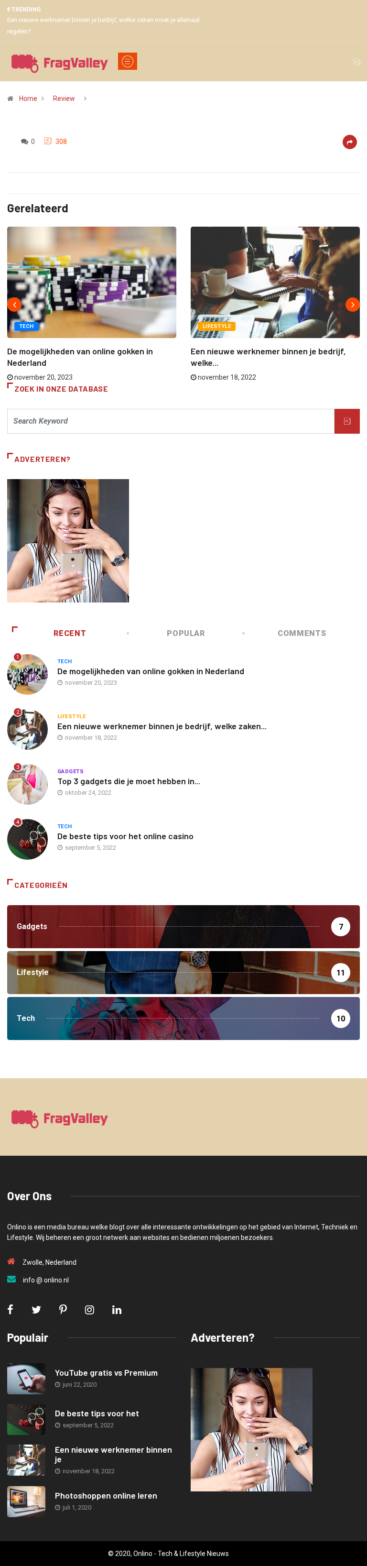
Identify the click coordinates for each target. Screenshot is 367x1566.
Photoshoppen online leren (106, 1495)
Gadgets (70, 771)
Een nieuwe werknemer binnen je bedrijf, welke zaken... (162, 726)
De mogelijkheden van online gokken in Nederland (150, 671)
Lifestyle (217, 326)
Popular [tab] (186, 633)
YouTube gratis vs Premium (106, 1372)
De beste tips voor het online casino (125, 836)
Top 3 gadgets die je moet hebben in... (128, 781)
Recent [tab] (70, 633)
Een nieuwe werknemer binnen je (113, 1454)
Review (64, 98)
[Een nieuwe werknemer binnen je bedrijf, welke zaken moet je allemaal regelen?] (26, 1460)
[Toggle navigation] (127, 61)
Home (28, 98)
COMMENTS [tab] (302, 633)
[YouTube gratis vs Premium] (26, 1378)
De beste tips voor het (97, 1413)
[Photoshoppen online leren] (26, 1501)
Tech (26, 326)
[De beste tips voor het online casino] (26, 1419)
